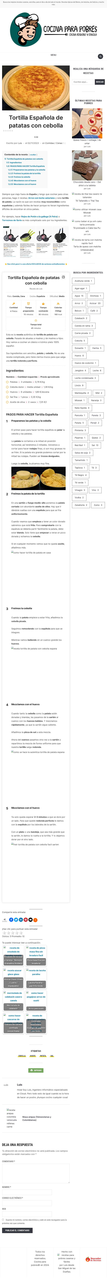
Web (4, 1209)
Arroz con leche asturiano (41, 198)
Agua (79, 295)
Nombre (6, 1187)
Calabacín (81, 318)
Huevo (32, 1056)
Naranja (96, 400)
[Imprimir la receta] (63, 277)
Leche (97, 370)
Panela (96, 415)
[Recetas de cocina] (93, 1259)
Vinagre (80, 490)
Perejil (95, 422)
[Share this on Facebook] (11, 920)
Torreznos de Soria (12, 220)
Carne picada (83, 333)
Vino (95, 490)
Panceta (80, 415)
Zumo (98, 505)
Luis (20, 143)
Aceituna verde (83, 281)
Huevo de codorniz (85, 363)
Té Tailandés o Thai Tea (87, 200)
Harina (96, 348)
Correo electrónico (12, 1198)
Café (94, 310)
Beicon (79, 310)
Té (94, 467)
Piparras (80, 437)
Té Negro (81, 475)
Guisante (80, 348)
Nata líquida (82, 408)
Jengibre (80, 370)
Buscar (99, 82)
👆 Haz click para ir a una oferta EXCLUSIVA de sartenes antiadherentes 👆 (36, 264)
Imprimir (37, 1070)
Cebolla (21, 1056)
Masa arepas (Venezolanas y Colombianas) (36, 1118)
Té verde (80, 482)
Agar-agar (81, 288)
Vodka (79, 497)
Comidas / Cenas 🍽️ (55, 143)
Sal (52, 1056)
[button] (53, 55)
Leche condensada (85, 378)
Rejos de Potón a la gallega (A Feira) (39, 216)
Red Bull (80, 445)
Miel (99, 393)
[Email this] (30, 920)
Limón (79, 385)
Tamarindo (81, 460)
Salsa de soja (82, 452)
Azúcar (95, 303)
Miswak (87, 212)
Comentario (8, 1161)
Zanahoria (81, 505)
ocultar (33, 155)
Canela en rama (84, 325)
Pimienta (80, 430)
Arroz (79, 303)
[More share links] (35, 920)
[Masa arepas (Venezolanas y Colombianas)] (13, 1118)
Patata (43, 1056)
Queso (96, 437)
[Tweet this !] (16, 920)
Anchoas (95, 295)
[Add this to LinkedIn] (21, 920)
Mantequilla (82, 393)
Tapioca (80, 467)
